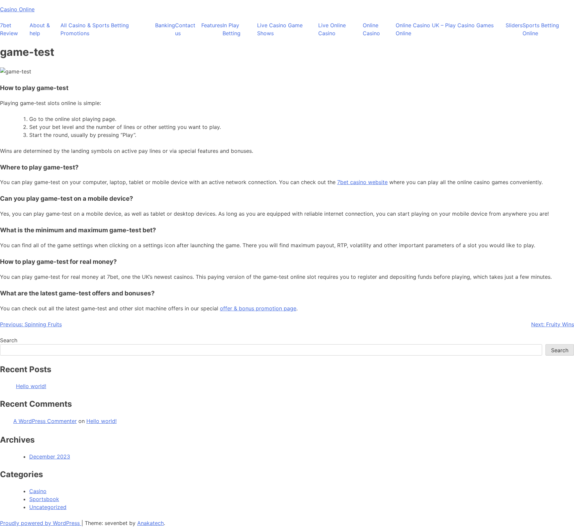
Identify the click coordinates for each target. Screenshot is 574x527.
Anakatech (150, 523)
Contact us (185, 29)
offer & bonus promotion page (258, 308)
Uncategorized (47, 507)
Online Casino (371, 29)
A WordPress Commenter (45, 421)
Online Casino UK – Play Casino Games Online (445, 29)
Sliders (514, 25)
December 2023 (49, 456)
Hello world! (31, 386)
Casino (38, 491)
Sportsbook (44, 499)
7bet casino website (362, 182)
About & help (40, 29)
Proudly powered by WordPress (40, 523)
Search (8, 340)
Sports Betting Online (541, 29)
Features (212, 25)
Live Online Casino (332, 29)
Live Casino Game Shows (280, 29)
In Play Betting (231, 29)
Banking (165, 25)
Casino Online (17, 9)
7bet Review (9, 29)
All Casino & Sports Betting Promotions (94, 29)
